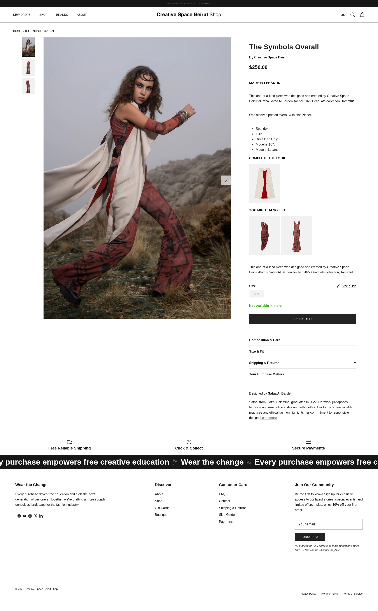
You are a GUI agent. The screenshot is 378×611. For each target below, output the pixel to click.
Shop (158, 501)
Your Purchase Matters (266, 374)
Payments (226, 521)
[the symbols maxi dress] (296, 254)
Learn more (268, 418)
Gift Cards (162, 508)
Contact (224, 501)
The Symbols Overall (40, 31)
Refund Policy (329, 593)
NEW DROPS (22, 14)
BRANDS (62, 14)
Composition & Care (264, 340)
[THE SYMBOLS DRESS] (264, 254)
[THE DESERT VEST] (264, 202)
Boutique (161, 514)
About (159, 494)
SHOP (43, 14)
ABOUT (82, 14)
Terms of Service (353, 593)
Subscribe (310, 537)
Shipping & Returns (264, 363)
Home (17, 31)
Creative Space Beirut (270, 57)
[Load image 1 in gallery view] (137, 178)
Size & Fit (256, 351)
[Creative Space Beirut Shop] (189, 15)
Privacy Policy (308, 593)
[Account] (342, 15)
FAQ (222, 494)
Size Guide (227, 514)
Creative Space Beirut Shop (41, 589)
